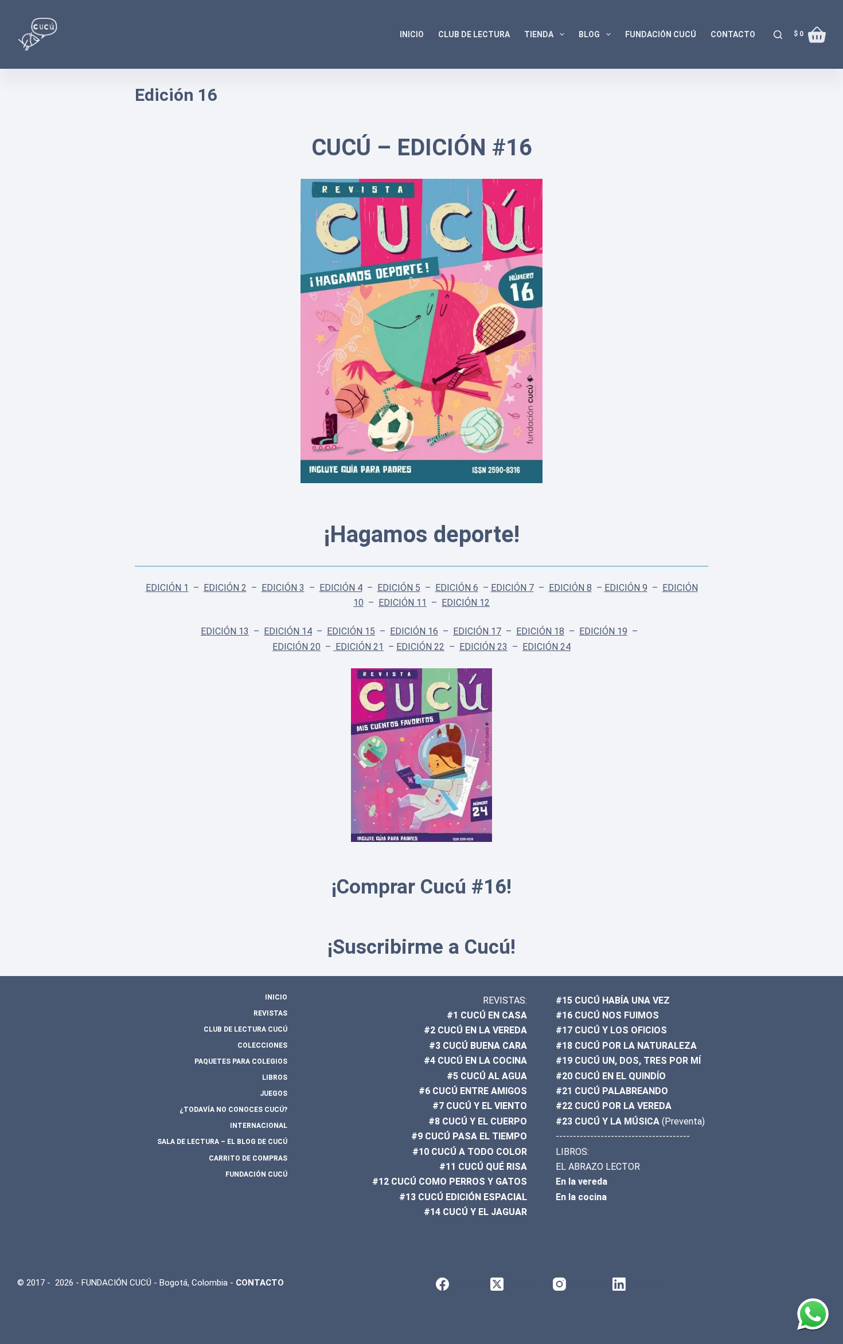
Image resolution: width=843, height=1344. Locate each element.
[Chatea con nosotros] (813, 1314)
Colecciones (262, 1045)
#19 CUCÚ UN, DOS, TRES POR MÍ (628, 1060)
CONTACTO (260, 1283)
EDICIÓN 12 (466, 602)
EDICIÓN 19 (603, 631)
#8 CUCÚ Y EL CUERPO (477, 1121)
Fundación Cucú (660, 34)
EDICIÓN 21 (358, 646)
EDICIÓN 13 (225, 631)
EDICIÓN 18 (540, 631)
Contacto (733, 34)
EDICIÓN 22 (420, 646)
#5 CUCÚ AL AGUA (487, 1076)
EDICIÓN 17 (477, 631)
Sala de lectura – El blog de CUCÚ (222, 1142)
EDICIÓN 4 (340, 587)
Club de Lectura (474, 34)
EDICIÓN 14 (288, 631)
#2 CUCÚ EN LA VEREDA (475, 1030)
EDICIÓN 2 (225, 587)
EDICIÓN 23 (483, 646)
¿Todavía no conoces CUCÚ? (233, 1110)
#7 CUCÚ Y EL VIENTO (479, 1105)
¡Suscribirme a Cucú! (421, 947)
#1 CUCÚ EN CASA (487, 1015)
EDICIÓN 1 (167, 587)
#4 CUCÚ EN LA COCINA (475, 1060)
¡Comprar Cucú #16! (421, 887)
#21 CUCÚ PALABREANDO (612, 1091)
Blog (589, 34)
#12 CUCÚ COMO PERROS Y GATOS (449, 1181)
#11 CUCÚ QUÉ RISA (483, 1166)
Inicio (412, 34)
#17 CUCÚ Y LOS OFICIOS (611, 1030)
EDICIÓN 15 (351, 631)
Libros (274, 1077)
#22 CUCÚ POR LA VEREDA (614, 1105)
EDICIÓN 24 (546, 646)
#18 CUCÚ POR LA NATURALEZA (626, 1045)
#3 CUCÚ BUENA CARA (478, 1045)
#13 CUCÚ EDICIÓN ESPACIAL (463, 1197)
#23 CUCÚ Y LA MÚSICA (607, 1121)
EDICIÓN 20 (296, 646)
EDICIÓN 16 (414, 631)
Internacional (258, 1126)
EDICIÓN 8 (570, 587)
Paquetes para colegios (240, 1061)
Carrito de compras (248, 1158)
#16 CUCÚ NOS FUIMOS (607, 1015)
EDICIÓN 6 (456, 587)
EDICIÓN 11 (402, 602)
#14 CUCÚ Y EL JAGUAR (475, 1211)
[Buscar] (778, 34)
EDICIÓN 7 (512, 587)
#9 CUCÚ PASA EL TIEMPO (469, 1136)
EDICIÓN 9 (625, 587)
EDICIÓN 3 (283, 587)
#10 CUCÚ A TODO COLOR (469, 1151)
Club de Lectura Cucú (245, 1029)
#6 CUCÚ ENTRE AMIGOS (473, 1091)
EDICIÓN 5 (398, 587)
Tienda (538, 34)
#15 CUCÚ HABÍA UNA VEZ (613, 1000)
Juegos (273, 1094)
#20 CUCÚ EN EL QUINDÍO (611, 1076)
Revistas (270, 1013)
